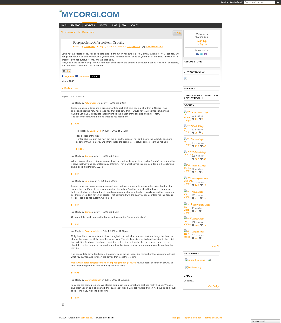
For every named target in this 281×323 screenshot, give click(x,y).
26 (196, 133)
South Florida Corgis (200, 112)
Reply (75, 123)
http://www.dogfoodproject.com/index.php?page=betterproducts (103, 262)
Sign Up (224, 2)
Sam (87, 181)
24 (204, 185)
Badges (176, 317)
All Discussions (68, 32)
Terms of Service (213, 317)
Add (179, 33)
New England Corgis (200, 178)
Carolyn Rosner (93, 280)
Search (278, 2)
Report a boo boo (192, 317)
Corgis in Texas (198, 231)
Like (68, 71)
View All (215, 246)
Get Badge (213, 286)
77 (196, 211)
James (88, 156)
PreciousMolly (92, 231)
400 (197, 225)
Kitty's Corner (92, 103)
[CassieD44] (66, 49)
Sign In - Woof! (236, 2)
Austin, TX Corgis (199, 165)
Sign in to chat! (258, 321)
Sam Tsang (86, 317)
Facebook (84, 76)
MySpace (69, 76)
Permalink (72, 103)
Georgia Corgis (197, 218)
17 (204, 225)
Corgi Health (133, 46)
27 (203, 238)
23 (196, 119)
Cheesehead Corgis (199, 152)
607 (197, 159)
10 (204, 198)
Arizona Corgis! (198, 139)
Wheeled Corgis (198, 126)
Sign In (203, 44)
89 (196, 238)
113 (197, 198)
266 (197, 185)
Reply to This (70, 88)
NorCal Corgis (197, 191)
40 (204, 146)
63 (196, 172)
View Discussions (154, 46)
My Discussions (86, 32)
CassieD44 (89, 46)
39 (204, 159)
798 (197, 146)
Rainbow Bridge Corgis (201, 204)
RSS (63, 304)
